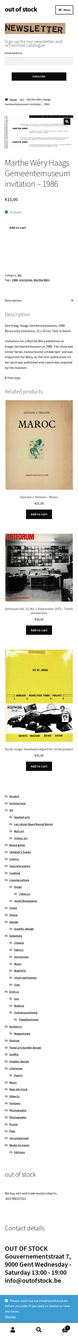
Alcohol (14, 796)
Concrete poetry (19, 866)
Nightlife (20, 970)
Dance (13, 915)
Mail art (19, 831)
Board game (17, 845)
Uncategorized (18, 1138)
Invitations (21, 957)
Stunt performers (25, 977)
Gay (16, 999)
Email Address (13, 53)
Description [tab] (13, 300)
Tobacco (24, 894)
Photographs (17, 1110)
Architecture (17, 803)
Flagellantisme (28, 1019)
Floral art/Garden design (25, 1047)
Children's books (20, 852)
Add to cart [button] (39, 514)
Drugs (18, 887)
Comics (14, 859)
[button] (67, 121)
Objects (14, 1096)
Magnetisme (22, 1033)
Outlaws (14, 1103)
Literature (15, 1068)
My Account (13, 1330)
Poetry (18, 1075)
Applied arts (22, 817)
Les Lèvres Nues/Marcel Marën (33, 824)
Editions (19, 1152)
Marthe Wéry (42, 280)
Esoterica (15, 1026)
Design (13, 922)
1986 (15, 280)
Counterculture (19, 880)
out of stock (21, 9)
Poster (13, 1124)
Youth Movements (25, 901)
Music (18, 964)
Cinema (19, 943)
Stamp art (20, 838)
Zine (17, 985)
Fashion (14, 1040)
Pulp (12, 1131)
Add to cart (17, 227)
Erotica (14, 992)
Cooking (14, 873)
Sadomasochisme (25, 1012)
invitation (25, 280)
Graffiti (14, 1054)
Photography (17, 1117)
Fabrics (19, 950)
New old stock (18, 1089)
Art (22, 99)
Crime (13, 908)
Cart (60, 1326)
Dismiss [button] (10, 1317)
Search (39, 1330)
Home (13, 99)
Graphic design (24, 929)
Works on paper (19, 1145)
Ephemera (15, 936)
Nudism (19, 1006)
